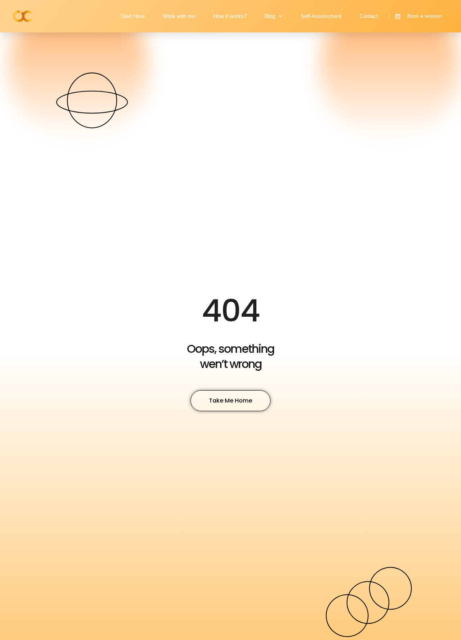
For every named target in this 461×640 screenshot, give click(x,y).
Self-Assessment (321, 16)
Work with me (179, 16)
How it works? (230, 16)
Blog (270, 16)
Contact (368, 16)
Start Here (133, 16)
